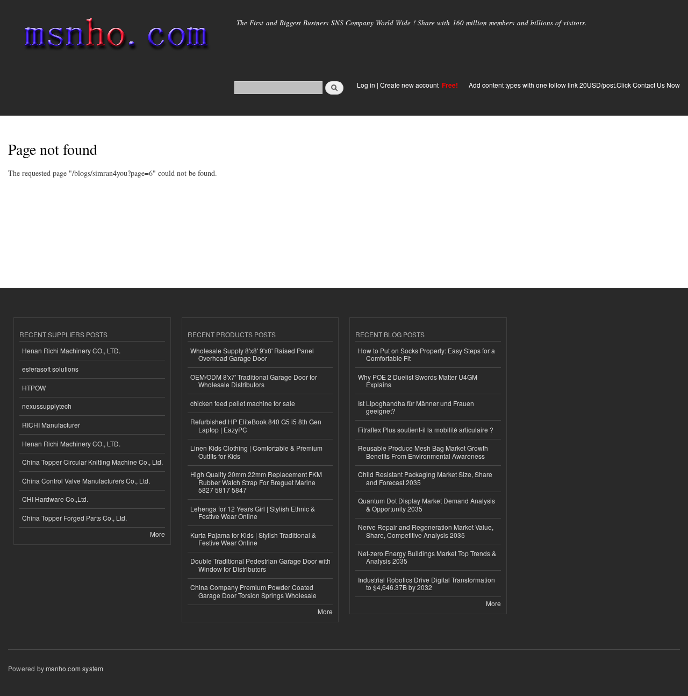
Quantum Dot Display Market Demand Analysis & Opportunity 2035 (426, 504)
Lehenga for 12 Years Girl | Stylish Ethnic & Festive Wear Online (252, 512)
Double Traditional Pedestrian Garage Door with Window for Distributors (260, 564)
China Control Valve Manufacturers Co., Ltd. (86, 480)
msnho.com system (74, 668)
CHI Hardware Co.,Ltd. (55, 498)
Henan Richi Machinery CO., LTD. (71, 350)
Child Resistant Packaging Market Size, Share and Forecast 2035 (425, 478)
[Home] (114, 36)
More (157, 533)
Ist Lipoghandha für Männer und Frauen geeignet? (416, 407)
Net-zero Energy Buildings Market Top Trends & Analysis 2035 (427, 557)
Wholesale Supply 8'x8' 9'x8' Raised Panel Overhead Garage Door (252, 354)
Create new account (410, 84)
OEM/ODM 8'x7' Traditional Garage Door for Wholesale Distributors (253, 380)
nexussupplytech (46, 405)
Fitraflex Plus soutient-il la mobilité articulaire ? (425, 429)
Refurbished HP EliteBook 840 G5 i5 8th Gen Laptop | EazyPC (255, 425)
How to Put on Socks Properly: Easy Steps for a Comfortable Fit (426, 354)
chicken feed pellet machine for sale (242, 403)
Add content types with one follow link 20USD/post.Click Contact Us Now (574, 84)
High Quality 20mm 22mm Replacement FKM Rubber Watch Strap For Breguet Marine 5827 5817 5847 (256, 482)
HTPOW (34, 387)
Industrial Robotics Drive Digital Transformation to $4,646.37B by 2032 (426, 583)
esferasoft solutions (50, 368)
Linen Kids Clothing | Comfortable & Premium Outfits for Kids (256, 451)
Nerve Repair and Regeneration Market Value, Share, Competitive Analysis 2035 (425, 530)
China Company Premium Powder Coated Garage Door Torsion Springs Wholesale (253, 591)
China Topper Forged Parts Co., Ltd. (74, 517)
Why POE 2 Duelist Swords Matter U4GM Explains (417, 380)
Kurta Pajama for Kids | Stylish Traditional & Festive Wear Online (253, 538)
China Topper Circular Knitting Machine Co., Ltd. (92, 461)
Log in (366, 84)
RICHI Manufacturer (51, 424)
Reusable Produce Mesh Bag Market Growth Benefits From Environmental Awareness (423, 451)
